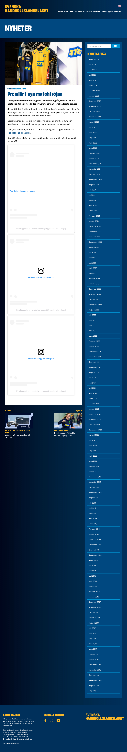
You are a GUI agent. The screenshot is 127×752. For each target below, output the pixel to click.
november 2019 (95, 482)
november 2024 (95, 169)
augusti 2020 (94, 435)
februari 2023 (94, 278)
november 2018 (95, 545)
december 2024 (95, 164)
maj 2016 (92, 691)
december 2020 (95, 414)
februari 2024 (94, 216)
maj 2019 (92, 513)
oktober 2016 (94, 675)
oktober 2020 (94, 425)
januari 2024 (94, 221)
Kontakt (117, 12)
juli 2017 (92, 628)
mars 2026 (93, 85)
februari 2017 (94, 654)
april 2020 (93, 456)
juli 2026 (92, 64)
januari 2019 (94, 534)
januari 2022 (94, 346)
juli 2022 (92, 315)
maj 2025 (92, 138)
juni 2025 (92, 132)
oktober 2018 (94, 550)
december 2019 (95, 477)
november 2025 (95, 106)
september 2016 (95, 680)
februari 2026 (94, 91)
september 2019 (95, 492)
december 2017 (95, 602)
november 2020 (95, 419)
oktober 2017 (94, 612)
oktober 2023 (94, 237)
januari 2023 (94, 284)
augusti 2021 (94, 372)
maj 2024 (92, 200)
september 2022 (95, 305)
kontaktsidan (7, 726)
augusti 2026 (94, 59)
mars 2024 (93, 211)
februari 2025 (94, 153)
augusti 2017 (94, 623)
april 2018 (93, 581)
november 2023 (95, 231)
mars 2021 (93, 398)
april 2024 (93, 205)
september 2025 (95, 117)
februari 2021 (94, 404)
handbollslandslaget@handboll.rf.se (20, 739)
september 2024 (95, 179)
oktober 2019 (94, 487)
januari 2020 (94, 471)
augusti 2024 (94, 184)
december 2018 (95, 539)
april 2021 (93, 393)
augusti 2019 (94, 498)
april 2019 (93, 518)
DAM (66, 12)
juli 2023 (92, 252)
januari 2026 (94, 96)
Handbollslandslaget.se (18, 132)
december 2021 (95, 351)
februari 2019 (94, 529)
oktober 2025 (94, 111)
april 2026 (93, 80)
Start (60, 12)
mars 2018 (93, 586)
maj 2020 (92, 451)
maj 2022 (92, 325)
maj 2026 (92, 75)
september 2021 (95, 367)
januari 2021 (94, 409)
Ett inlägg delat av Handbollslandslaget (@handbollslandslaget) (41, 229)
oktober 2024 (94, 174)
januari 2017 (94, 659)
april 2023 (93, 268)
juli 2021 (92, 378)
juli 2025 (92, 127)
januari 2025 (94, 158)
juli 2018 (92, 565)
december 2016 (95, 665)
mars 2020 (93, 461)
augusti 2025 (94, 122)
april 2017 (93, 644)
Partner (96, 12)
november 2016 (95, 670)
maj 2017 (92, 638)
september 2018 (95, 555)
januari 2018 (94, 597)
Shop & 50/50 (107, 12)
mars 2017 (93, 649)
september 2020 (95, 430)
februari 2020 (94, 466)
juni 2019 (92, 508)
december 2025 (95, 101)
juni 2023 (92, 258)
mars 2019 (93, 524)
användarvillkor (14, 743)
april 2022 (93, 331)
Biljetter (87, 12)
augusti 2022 (94, 310)
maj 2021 (92, 388)
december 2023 (95, 226)
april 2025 (93, 143)
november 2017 (95, 607)
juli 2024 (92, 190)
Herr (71, 12)
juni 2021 (92, 383)
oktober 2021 (94, 362)
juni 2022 (92, 320)
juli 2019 (92, 503)
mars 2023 (93, 273)
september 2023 (95, 242)
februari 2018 (94, 591)
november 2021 (95, 357)
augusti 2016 (94, 685)
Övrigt (10, 89)
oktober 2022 (94, 299)
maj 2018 (92, 576)
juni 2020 (93, 445)
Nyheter (78, 12)
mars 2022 (93, 336)
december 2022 (95, 289)
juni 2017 (92, 633)
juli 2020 (92, 440)
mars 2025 (93, 148)
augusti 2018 (94, 560)
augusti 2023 (94, 247)
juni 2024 (92, 195)
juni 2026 (92, 70)
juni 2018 (92, 571)
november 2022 (95, 294)
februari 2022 (94, 341)
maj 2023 (92, 263)
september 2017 (95, 618)
